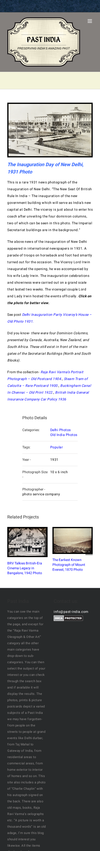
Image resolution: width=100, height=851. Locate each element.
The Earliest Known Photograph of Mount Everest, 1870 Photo (68, 540)
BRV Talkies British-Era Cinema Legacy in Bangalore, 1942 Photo (23, 542)
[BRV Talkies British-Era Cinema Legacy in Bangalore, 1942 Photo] (27, 542)
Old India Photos (63, 434)
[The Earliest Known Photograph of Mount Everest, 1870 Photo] (72, 540)
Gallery (32, 542)
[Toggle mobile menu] (90, 21)
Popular (56, 447)
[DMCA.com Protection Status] (68, 618)
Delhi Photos (60, 430)
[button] (11, 551)
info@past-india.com (71, 611)
